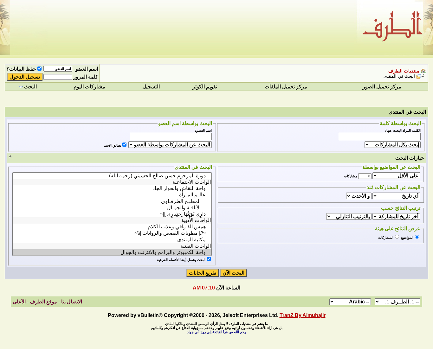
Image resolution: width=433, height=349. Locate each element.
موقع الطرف (43, 301)
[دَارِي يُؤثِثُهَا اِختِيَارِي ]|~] (112, 214)
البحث (30, 86)
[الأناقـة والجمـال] (112, 208)
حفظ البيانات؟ (21, 69)
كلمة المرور (85, 76)
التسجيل (151, 86)
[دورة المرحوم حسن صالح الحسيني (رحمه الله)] (112, 176)
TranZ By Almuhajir (303, 315)
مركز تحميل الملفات (286, 86)
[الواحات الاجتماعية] (112, 182)
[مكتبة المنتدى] (112, 240)
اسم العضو (86, 69)
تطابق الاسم (112, 145)
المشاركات (385, 237)
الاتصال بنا (71, 301)
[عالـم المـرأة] (112, 195)
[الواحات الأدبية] (112, 220)
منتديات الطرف (403, 70)
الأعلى (19, 301)
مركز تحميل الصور (382, 86)
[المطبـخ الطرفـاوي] (112, 201)
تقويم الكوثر (204, 86)
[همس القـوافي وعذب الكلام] (112, 227)
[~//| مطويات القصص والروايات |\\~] (112, 233)
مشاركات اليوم (89, 86)
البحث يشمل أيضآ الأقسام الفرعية (181, 260)
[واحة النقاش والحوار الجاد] (112, 188)
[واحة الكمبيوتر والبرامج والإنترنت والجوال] (112, 252)
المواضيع (407, 237)
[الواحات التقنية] (112, 246)
